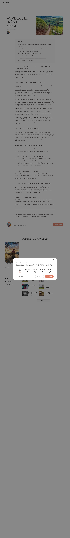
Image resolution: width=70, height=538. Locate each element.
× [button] (55, 259)
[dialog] (35, 269)
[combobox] (53, 259)
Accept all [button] (49, 276)
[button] (19, 276)
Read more (22, 266)
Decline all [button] (39, 276)
